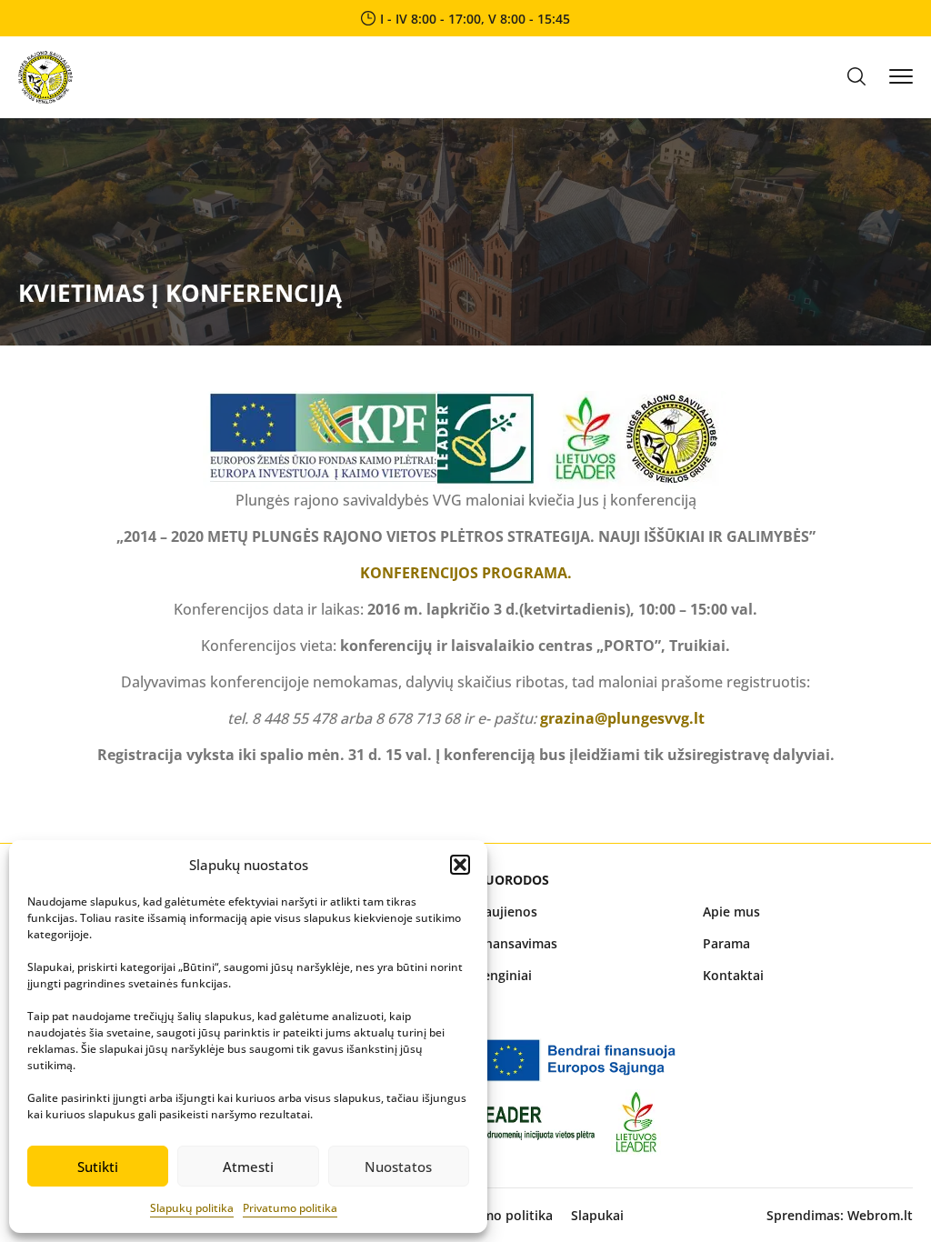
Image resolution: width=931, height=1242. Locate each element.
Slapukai (597, 1215)
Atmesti (248, 1166)
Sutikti (97, 1166)
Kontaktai (733, 975)
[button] (460, 865)
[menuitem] (580, 911)
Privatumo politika (290, 1208)
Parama (726, 943)
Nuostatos (398, 1166)
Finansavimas (516, 943)
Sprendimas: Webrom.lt (839, 1215)
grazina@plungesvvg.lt (622, 718)
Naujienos (506, 911)
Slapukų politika (192, 1208)
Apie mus (731, 911)
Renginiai (503, 975)
